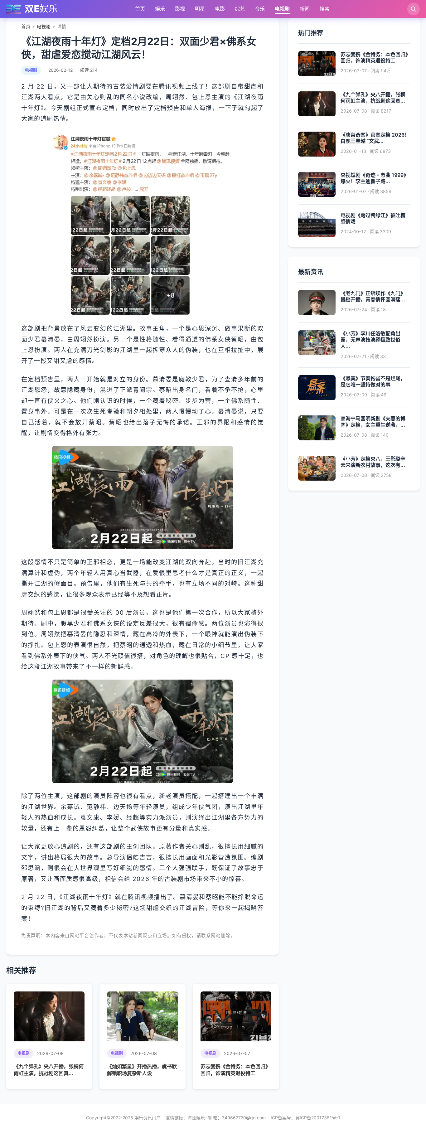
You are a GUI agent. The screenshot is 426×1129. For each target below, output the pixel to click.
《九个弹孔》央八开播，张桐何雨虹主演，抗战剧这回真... (373, 97)
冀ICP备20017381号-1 (317, 1117)
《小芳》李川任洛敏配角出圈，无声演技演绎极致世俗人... (370, 340)
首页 (140, 9)
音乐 (260, 9)
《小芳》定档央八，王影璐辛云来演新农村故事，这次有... (373, 462)
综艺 (240, 9)
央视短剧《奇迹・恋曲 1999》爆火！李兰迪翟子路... (375, 178)
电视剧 (282, 9)
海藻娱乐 (196, 1117)
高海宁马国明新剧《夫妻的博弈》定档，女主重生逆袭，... (373, 421)
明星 (200, 9)
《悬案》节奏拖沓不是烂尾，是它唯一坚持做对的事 (373, 381)
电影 (220, 9)
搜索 (325, 9)
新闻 (305, 9)
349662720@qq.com (244, 1117)
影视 (180, 9)
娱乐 (160, 9)
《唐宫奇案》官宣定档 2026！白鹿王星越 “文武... (375, 138)
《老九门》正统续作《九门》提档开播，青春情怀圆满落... (373, 296)
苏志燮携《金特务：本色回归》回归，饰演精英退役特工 (374, 57)
